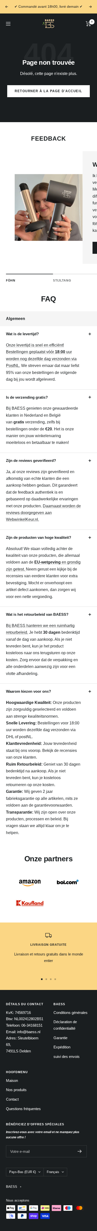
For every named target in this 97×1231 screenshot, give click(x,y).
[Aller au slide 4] (55, 979)
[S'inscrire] (80, 1151)
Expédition (61, 1047)
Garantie (60, 1038)
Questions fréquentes (23, 1109)
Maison (12, 1080)
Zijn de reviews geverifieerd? (31, 460)
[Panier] (88, 23)
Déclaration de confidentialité (65, 1025)
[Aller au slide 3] (50, 979)
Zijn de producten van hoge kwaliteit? (38, 537)
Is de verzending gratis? (27, 397)
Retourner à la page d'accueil (48, 91)
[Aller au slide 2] (46, 979)
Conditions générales (70, 1012)
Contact (12, 1099)
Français (53, 1172)
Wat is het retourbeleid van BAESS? (37, 614)
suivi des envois (66, 1056)
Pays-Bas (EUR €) (22, 1172)
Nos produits (16, 1090)
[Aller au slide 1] (42, 979)
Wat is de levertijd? (22, 334)
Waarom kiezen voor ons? (28, 691)
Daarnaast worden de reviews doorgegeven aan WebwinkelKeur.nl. (43, 513)
